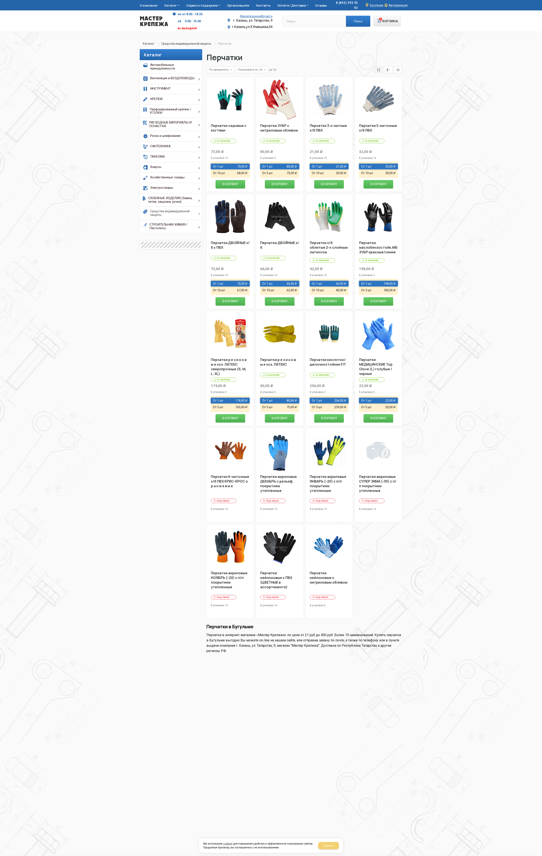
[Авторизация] (540, 2)
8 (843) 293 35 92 (347, 5)
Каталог (148, 43)
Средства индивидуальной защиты (186, 43)
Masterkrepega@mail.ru (256, 16)
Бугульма (376, 5)
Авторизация (398, 5)
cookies (227, 843)
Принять (328, 845)
